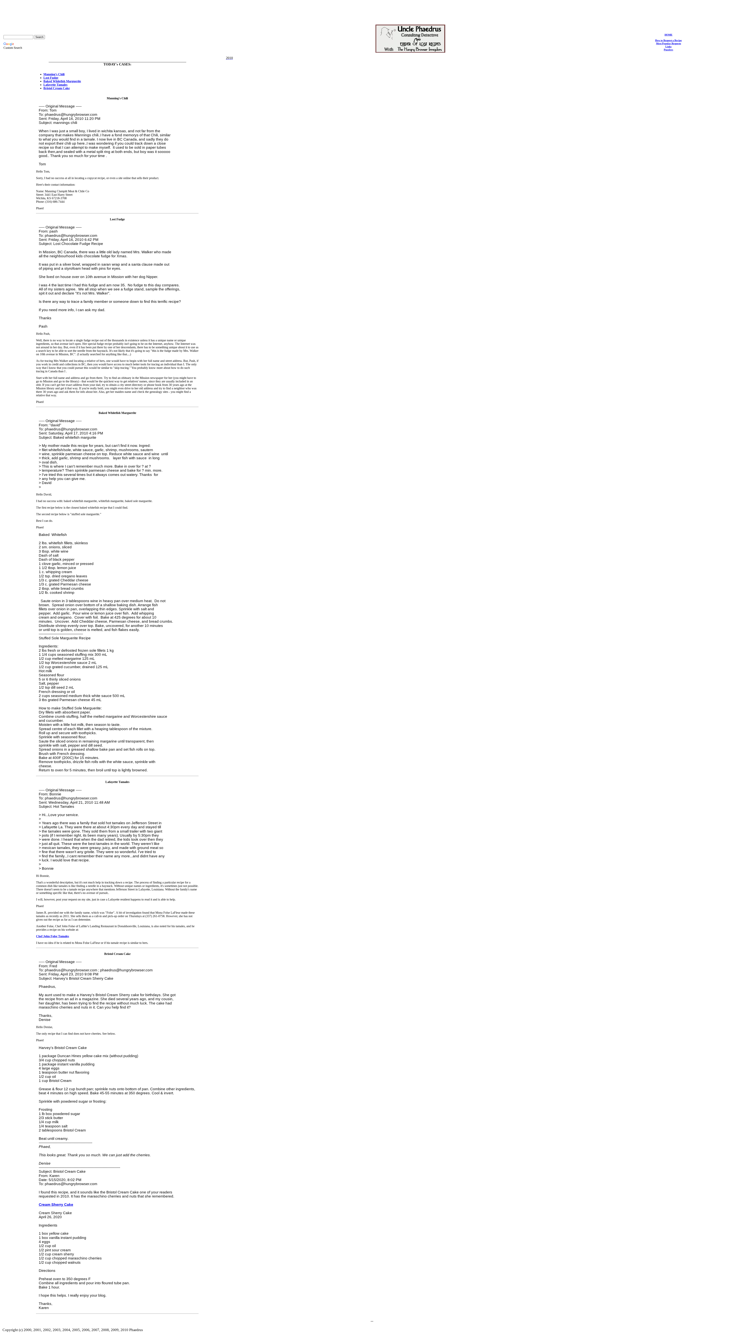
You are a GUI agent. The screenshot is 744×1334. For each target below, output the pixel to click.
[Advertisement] (372, 10)
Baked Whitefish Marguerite (62, 81)
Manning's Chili (54, 74)
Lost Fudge (50, 77)
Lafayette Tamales (55, 84)
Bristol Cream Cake (56, 88)
